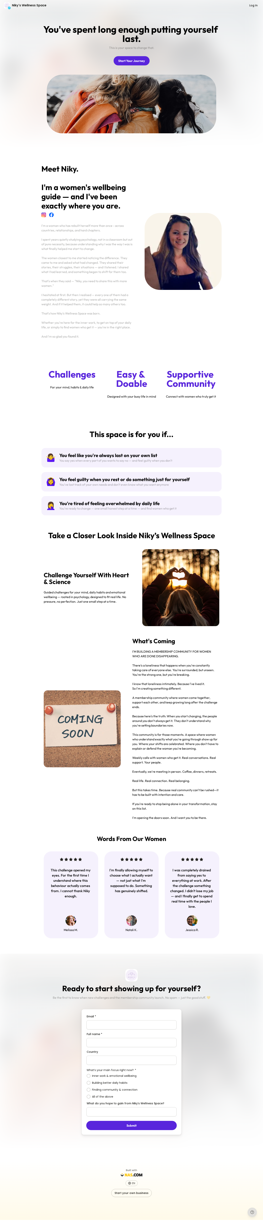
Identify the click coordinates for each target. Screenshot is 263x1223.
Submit (131, 1125)
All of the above (102, 1097)
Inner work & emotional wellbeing (114, 1076)
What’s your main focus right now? (111, 1070)
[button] (132, 1183)
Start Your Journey (131, 61)
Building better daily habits (109, 1083)
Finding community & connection (114, 1090)
